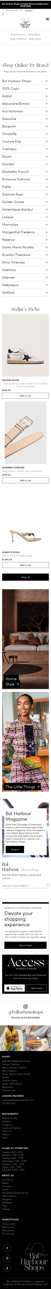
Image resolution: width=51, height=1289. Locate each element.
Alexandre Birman (16, 103)
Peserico (8, 239)
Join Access (28, 10)
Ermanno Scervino (16, 179)
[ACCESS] (25, 958)
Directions (7, 1186)
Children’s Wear (9, 1080)
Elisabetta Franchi (15, 171)
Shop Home (35, 38)
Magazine (7, 1199)
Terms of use (8, 1233)
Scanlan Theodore (16, 254)
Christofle (9, 134)
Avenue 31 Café (9, 1118)
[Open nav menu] (47, 19)
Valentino (9, 270)
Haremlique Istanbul (17, 209)
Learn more (36, 988)
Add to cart (25, 395)
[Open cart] (3, 14)
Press (4, 1205)
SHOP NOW (25, 5)
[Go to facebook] (7, 1248)
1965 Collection (9, 1196)
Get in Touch (25, 945)
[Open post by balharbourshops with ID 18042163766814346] (38, 1038)
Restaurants (7, 1087)
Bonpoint (9, 126)
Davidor (8, 164)
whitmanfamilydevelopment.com (17, 1100)
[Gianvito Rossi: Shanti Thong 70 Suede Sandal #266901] (25, 517)
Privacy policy (9, 1223)
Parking (5, 1209)
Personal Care (9, 1090)
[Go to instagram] (7, 1258)
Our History (7, 1179)
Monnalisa (10, 224)
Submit (47, 885)
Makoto (6, 1134)
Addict (7, 96)
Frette (6, 186)
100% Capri (10, 88)
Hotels (5, 1189)
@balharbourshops (25, 1012)
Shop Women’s (18, 34)
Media (5, 1183)
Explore (15, 849)
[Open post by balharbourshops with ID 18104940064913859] (13, 1038)
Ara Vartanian (12, 111)
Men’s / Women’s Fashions (14, 1067)
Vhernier (8, 277)
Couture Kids (11, 141)
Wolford (8, 292)
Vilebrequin (10, 285)
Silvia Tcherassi (13, 262)
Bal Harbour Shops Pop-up (15, 1192)
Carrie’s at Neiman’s (11, 1127)
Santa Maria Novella (18, 247)
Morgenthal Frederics (18, 232)
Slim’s (5, 1137)
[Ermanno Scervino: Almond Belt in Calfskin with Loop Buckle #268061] (25, 432)
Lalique (7, 217)
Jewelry (5, 1077)
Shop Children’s (18, 38)
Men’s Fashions (9, 1070)
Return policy (8, 1227)
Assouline (9, 118)
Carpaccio (7, 1124)
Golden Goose (13, 202)
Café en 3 (6, 1121)
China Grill (7, 1131)
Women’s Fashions (10, 1064)
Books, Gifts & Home (12, 1083)
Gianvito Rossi (12, 194)
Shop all (25, 577)
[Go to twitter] (7, 1268)
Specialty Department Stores (16, 1061)
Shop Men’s (34, 34)
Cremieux (9, 149)
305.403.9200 (8, 1103)
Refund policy (8, 1230)
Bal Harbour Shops (16, 81)
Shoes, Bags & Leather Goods (16, 1074)
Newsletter (7, 1202)
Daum (6, 156)
